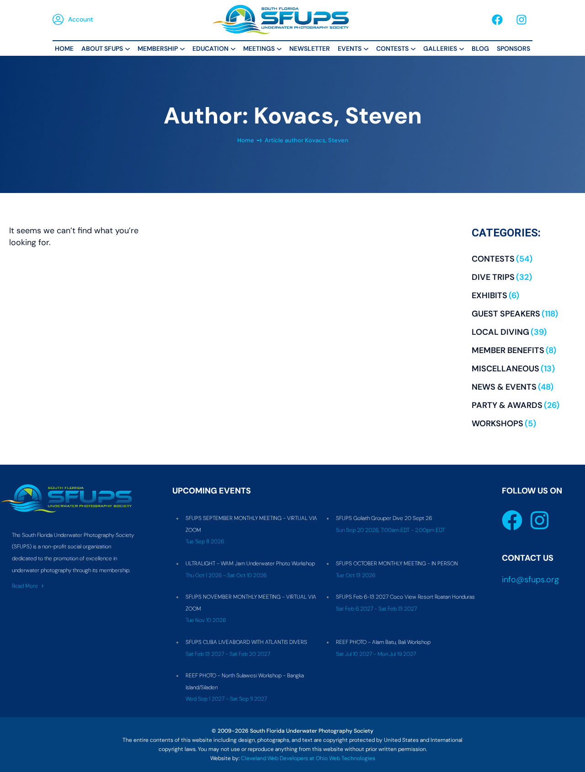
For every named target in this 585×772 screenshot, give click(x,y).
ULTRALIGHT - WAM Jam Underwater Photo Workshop (250, 563)
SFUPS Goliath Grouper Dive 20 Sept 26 (384, 518)
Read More (25, 586)
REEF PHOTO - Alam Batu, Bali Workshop (383, 642)
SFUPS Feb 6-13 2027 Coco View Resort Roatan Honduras (405, 596)
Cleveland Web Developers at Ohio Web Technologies (308, 758)
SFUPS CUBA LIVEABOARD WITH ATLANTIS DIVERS (246, 642)
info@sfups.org (530, 579)
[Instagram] (521, 20)
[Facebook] (497, 20)
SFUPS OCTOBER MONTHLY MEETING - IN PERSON (397, 563)
